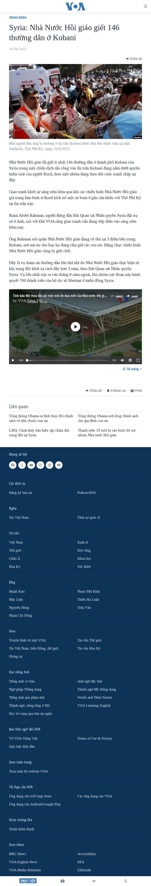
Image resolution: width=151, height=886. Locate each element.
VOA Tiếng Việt (30, 300)
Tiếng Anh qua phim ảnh (26, 697)
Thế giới (15, 550)
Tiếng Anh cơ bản (22, 681)
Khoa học (84, 558)
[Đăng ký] (59, 465)
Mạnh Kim (17, 591)
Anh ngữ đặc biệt (89, 681)
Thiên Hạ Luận (88, 599)
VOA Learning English (93, 705)
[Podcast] (49, 465)
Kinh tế (82, 542)
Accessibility (86, 854)
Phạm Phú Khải (88, 591)
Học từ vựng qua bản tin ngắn (30, 713)
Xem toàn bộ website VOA (28, 771)
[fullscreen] (138, 360)
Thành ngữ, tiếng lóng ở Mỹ (29, 705)
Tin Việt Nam (19, 517)
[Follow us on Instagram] (40, 465)
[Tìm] (126, 881)
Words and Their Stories (94, 697)
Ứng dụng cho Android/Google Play (35, 804)
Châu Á (14, 558)
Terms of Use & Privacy (94, 738)
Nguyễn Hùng (19, 607)
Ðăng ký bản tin (20, 492)
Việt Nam (16, 542)
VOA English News (23, 862)
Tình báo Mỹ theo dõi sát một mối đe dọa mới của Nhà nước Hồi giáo (60, 295)
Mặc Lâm (16, 599)
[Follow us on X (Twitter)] (22, 465)
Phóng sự (15, 656)
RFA (80, 862)
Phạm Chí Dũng (20, 615)
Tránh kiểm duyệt (21, 829)
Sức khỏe (84, 566)
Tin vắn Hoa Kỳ (88, 648)
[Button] (134, 59)
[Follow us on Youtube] (31, 465)
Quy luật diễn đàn (22, 746)
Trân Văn (84, 607)
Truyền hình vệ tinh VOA (27, 640)
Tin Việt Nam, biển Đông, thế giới (33, 648)
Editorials (84, 870)
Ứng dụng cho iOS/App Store (30, 796)
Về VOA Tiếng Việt (23, 738)
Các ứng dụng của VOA (94, 796)
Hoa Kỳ (14, 566)
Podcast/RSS (86, 492)
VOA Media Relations (25, 870)
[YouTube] (62, 881)
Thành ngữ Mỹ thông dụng (96, 689)
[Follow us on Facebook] (13, 465)
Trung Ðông (17, 17)
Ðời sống (84, 550)
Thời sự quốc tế (88, 517)
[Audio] (94, 881)
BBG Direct (17, 854)
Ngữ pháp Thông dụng (25, 689)
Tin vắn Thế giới (89, 640)
